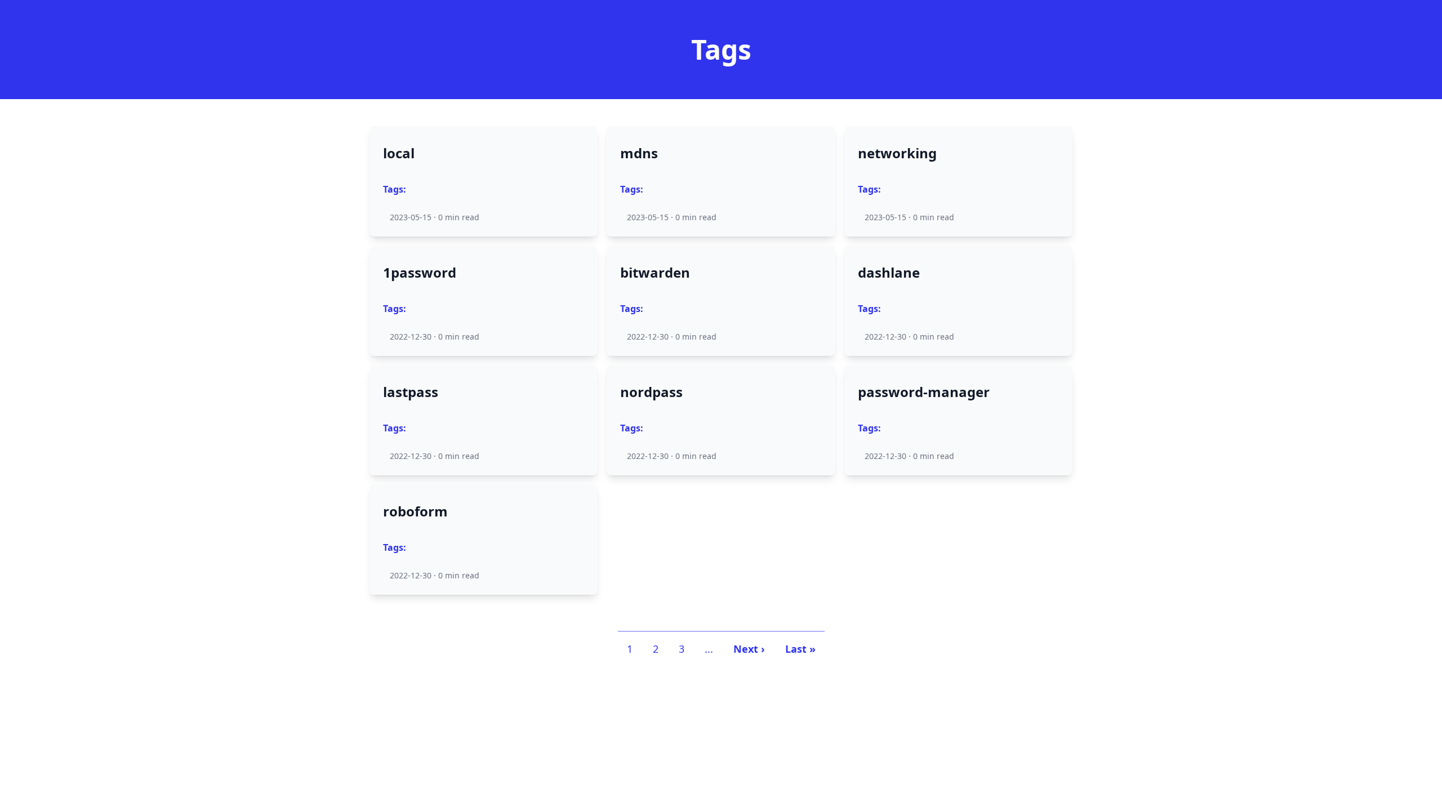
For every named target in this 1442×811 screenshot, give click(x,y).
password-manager (924, 392)
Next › (749, 649)
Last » (800, 649)
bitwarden (655, 273)
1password (419, 273)
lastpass (410, 392)
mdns (639, 153)
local (399, 153)
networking (897, 153)
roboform (415, 511)
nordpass (651, 392)
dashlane (889, 273)
